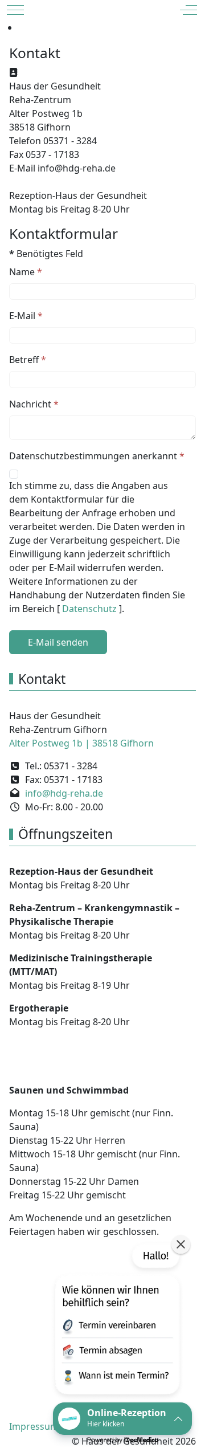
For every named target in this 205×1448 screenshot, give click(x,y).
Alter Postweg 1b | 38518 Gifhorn (81, 743)
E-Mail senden (58, 642)
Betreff (27, 359)
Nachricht (34, 404)
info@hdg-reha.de (64, 793)
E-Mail (26, 315)
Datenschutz (90, 608)
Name (25, 272)
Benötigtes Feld (46, 253)
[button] (116, 1321)
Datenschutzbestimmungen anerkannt (96, 456)
